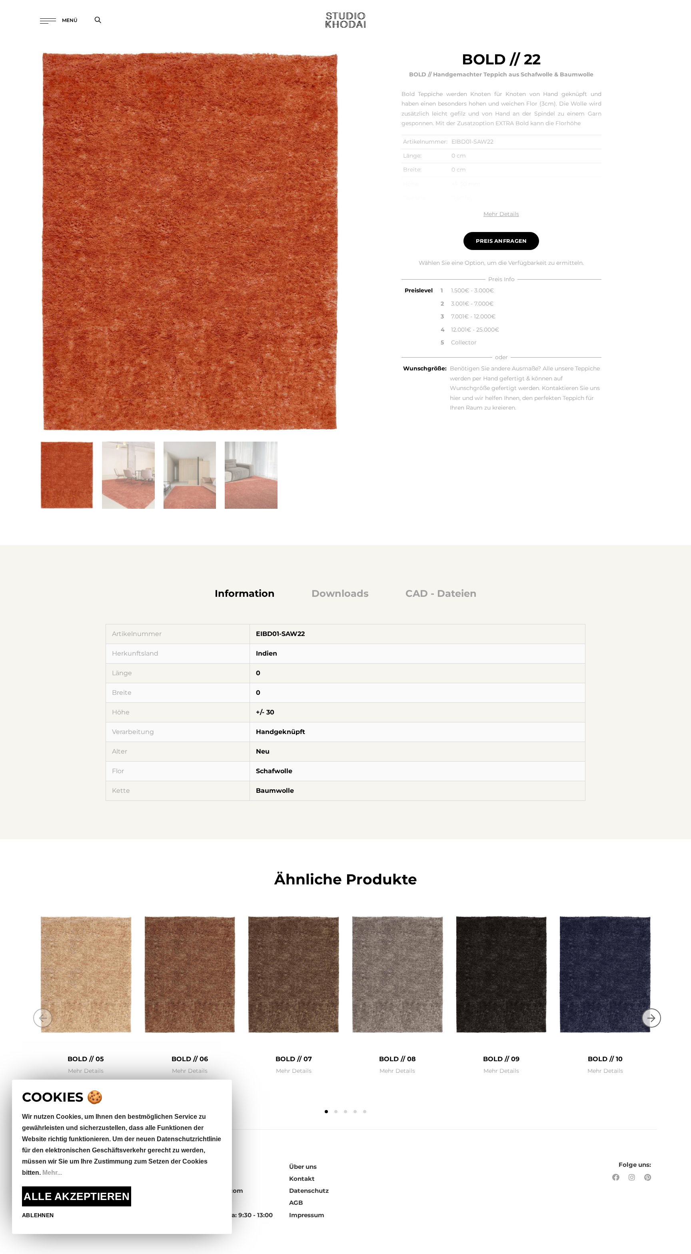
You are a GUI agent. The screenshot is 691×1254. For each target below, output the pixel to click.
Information (245, 593)
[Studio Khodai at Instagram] (632, 1177)
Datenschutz (309, 1190)
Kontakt (302, 1178)
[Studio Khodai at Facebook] (615, 1177)
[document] (122, 1157)
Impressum (306, 1215)
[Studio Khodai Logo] (345, 20)
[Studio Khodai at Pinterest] (647, 1177)
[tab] (244, 593)
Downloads (340, 593)
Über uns (303, 1166)
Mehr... (52, 1172)
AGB (296, 1202)
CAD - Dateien (441, 593)
